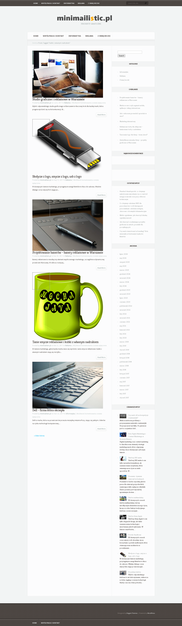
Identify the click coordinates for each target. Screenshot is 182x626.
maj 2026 (123, 258)
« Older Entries (39, 436)
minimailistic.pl (45, 103)
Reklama (81, 3)
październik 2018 (126, 362)
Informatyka (69, 3)
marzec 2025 (124, 270)
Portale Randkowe (134, 535)
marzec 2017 (124, 389)
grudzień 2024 (125, 274)
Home (35, 3)
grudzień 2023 (125, 290)
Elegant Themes (132, 613)
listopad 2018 (124, 358)
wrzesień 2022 (125, 310)
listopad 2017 (124, 374)
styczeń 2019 (124, 350)
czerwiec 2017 (125, 378)
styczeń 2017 (124, 397)
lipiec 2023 (124, 298)
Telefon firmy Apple (135, 516)
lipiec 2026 (124, 254)
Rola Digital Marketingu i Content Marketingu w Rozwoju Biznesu (133, 436)
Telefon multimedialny (135, 497)
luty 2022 (123, 314)
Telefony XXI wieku (135, 458)
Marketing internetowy (128, 121)
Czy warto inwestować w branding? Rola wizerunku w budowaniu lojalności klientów (134, 234)
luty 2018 (123, 370)
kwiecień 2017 (125, 386)
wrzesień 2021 (125, 318)
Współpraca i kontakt (50, 3)
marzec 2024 (124, 282)
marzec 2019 (124, 342)
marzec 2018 (124, 366)
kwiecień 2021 (125, 330)
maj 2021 (123, 326)
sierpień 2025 (125, 262)
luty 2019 (123, 346)
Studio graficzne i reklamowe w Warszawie (58, 99)
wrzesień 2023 (125, 294)
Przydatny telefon (134, 572)
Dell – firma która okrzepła (48, 410)
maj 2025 (123, 266)
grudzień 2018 (125, 354)
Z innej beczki (94, 3)
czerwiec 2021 (125, 322)
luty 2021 (123, 334)
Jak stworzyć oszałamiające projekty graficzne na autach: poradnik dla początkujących (132, 224)
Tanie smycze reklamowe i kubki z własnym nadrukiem (65, 342)
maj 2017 (123, 382)
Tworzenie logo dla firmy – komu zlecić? (134, 135)
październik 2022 (126, 306)
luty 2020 (123, 338)
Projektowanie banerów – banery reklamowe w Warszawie (67, 253)
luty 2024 (123, 286)
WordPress (151, 613)
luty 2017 (123, 393)
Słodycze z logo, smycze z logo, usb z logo (56, 176)
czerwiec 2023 (125, 302)
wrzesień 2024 (125, 278)
